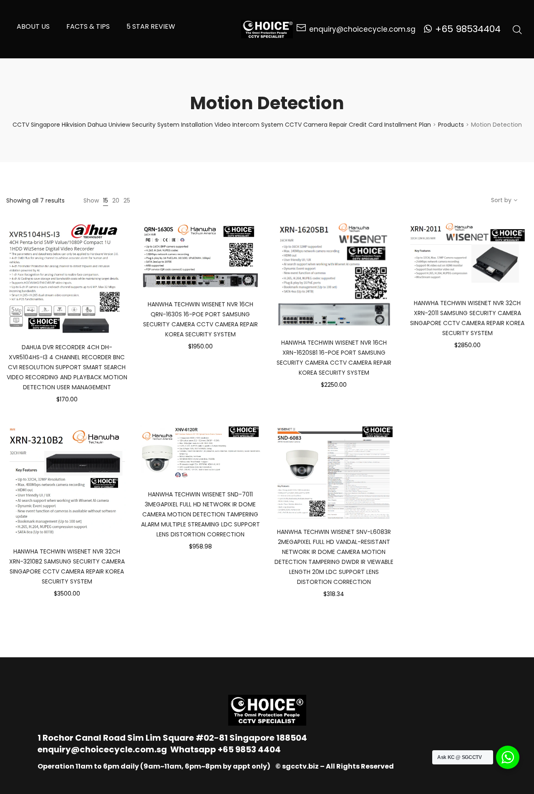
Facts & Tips (88, 26)
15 (105, 200)
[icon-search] (517, 29)
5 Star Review (150, 26)
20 (115, 200)
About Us (33, 26)
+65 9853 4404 (249, 749)
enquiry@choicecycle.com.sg (102, 749)
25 (126, 200)
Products (451, 124)
